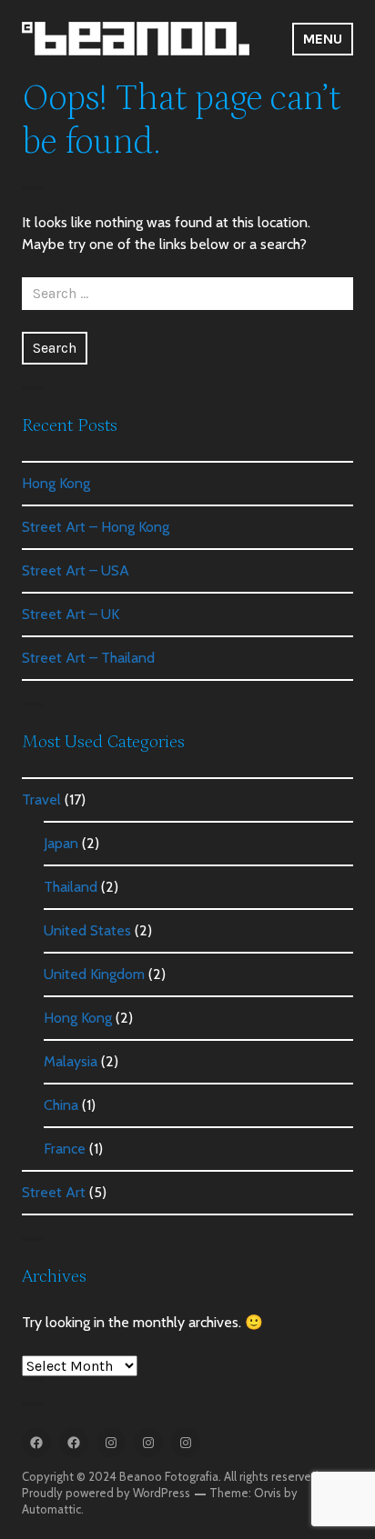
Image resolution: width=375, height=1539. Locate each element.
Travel (41, 799)
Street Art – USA (75, 570)
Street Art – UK (70, 614)
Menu (322, 38)
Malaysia (70, 1061)
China (61, 1105)
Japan (61, 843)
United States (87, 930)
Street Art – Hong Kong (95, 526)
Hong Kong (56, 483)
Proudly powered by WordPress (106, 1492)
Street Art (54, 1192)
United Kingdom (94, 974)
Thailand (70, 886)
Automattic (51, 1509)
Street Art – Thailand (88, 657)
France (65, 1148)
